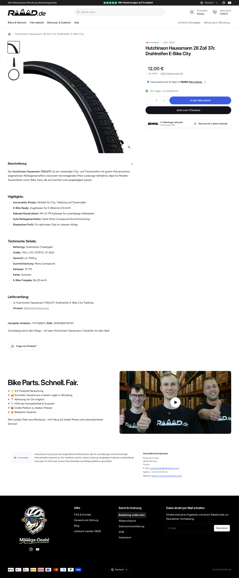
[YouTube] (229, 2)
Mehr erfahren (195, 82)
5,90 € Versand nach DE (171, 73)
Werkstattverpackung (36, 308)
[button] (71, 163)
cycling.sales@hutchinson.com (164, 468)
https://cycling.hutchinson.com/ (167, 476)
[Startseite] (9, 34)
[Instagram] (223, 2)
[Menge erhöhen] (164, 100)
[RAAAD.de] (27, 12)
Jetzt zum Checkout (188, 110)
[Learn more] (205, 82)
